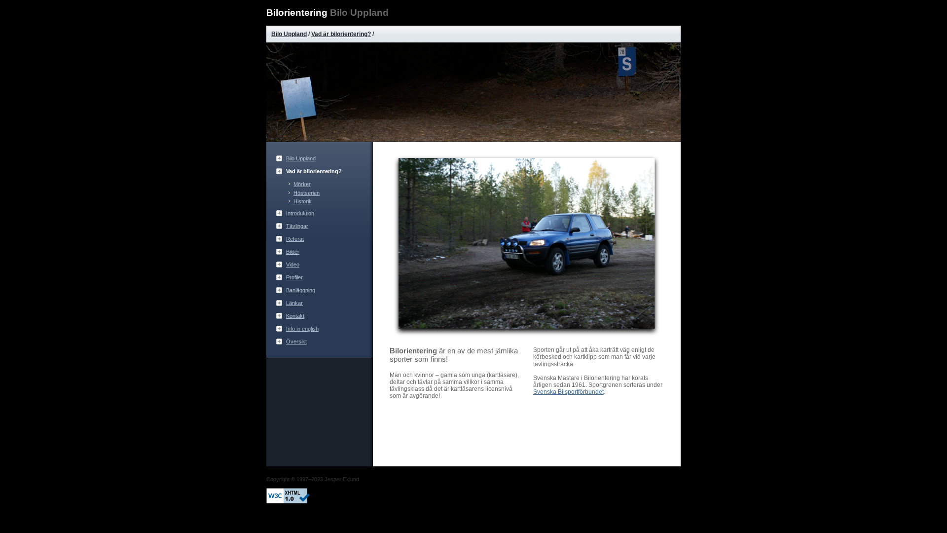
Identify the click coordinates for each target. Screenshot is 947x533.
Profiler (294, 277)
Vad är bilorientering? (341, 34)
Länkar (294, 303)
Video (292, 264)
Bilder (292, 252)
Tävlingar (297, 226)
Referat (295, 239)
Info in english (302, 329)
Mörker (302, 184)
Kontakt (295, 316)
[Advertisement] (320, 410)
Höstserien (306, 193)
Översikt (296, 341)
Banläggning (300, 290)
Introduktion (300, 213)
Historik (302, 201)
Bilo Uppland (289, 34)
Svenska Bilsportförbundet (568, 391)
